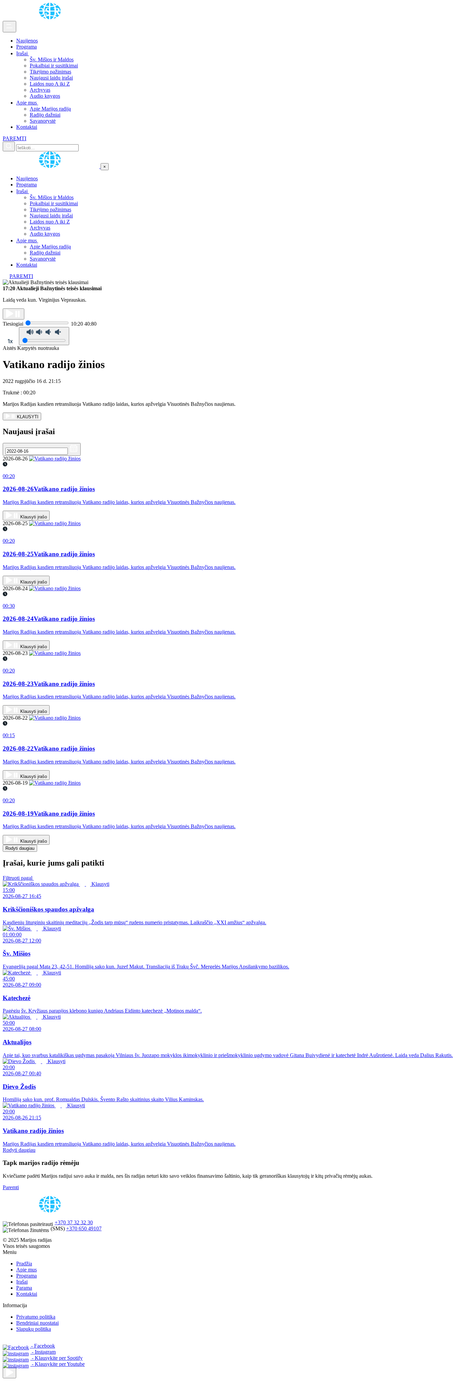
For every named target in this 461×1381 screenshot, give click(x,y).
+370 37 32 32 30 (74, 1222)
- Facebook (42, 1346)
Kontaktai (26, 127)
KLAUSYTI (27, 416)
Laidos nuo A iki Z (50, 84)
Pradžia (24, 1263)
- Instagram (43, 1352)
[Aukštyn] (9, 1372)
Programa (26, 47)
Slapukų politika (33, 1329)
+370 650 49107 (84, 1228)
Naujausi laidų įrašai (51, 78)
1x (10, 341)
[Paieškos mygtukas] (9, 146)
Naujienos (27, 40)
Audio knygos (45, 96)
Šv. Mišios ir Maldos (52, 59)
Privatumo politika (35, 1317)
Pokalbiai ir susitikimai (54, 65)
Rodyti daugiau (19, 848)
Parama (24, 1288)
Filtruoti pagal (18, 878)
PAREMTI (14, 138)
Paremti (11, 1187)
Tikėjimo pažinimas (50, 71)
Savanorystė (43, 121)
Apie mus (27, 103)
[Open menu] (9, 26)
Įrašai (22, 53)
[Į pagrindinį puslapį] (52, 166)
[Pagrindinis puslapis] (51, 18)
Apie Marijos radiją (50, 109)
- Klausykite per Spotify (56, 1358)
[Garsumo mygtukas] (44, 336)
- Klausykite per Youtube (57, 1364)
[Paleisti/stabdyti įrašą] (13, 314)
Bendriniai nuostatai (37, 1323)
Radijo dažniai (45, 115)
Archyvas (40, 90)
